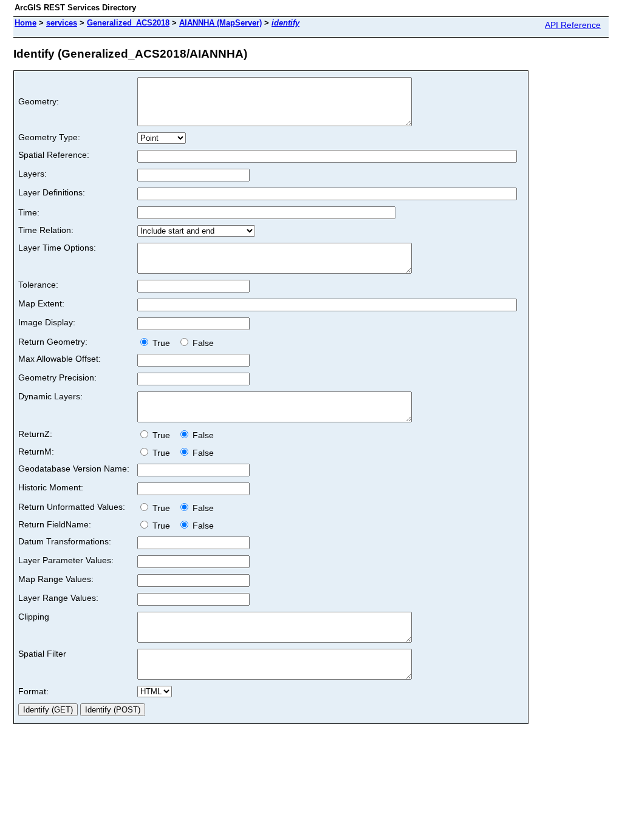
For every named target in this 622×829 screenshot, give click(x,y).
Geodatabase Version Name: (73, 468)
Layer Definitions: (51, 192)
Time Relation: (45, 230)
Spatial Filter (42, 653)
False (202, 343)
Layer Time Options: (57, 247)
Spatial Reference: (53, 155)
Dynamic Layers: (50, 396)
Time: (28, 212)
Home (25, 22)
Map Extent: (41, 303)
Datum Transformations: (64, 541)
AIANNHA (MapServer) (220, 22)
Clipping (33, 616)
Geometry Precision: (57, 377)
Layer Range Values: (58, 598)
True (162, 343)
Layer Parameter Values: (66, 560)
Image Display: (46, 322)
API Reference (573, 25)
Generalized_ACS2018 (128, 22)
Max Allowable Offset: (59, 359)
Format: (33, 691)
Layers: (32, 173)
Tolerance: (38, 284)
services (61, 22)
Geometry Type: (49, 137)
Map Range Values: (56, 579)
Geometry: (38, 101)
